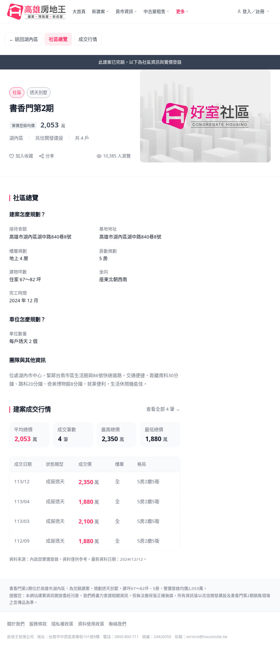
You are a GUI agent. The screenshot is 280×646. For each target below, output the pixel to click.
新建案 (98, 11)
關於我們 (16, 624)
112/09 (22, 541)
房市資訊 (124, 11)
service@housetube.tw (206, 636)
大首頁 (79, 11)
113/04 (22, 501)
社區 (17, 92)
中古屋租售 (154, 11)
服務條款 (38, 624)
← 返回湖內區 (23, 39)
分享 (49, 156)
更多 (180, 11)
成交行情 (87, 39)
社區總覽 (58, 39)
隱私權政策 (62, 624)
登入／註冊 (253, 11)
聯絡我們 (117, 624)
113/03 (22, 521)
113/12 (22, 481)
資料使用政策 (91, 624)
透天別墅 (38, 92)
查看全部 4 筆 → (163, 409)
